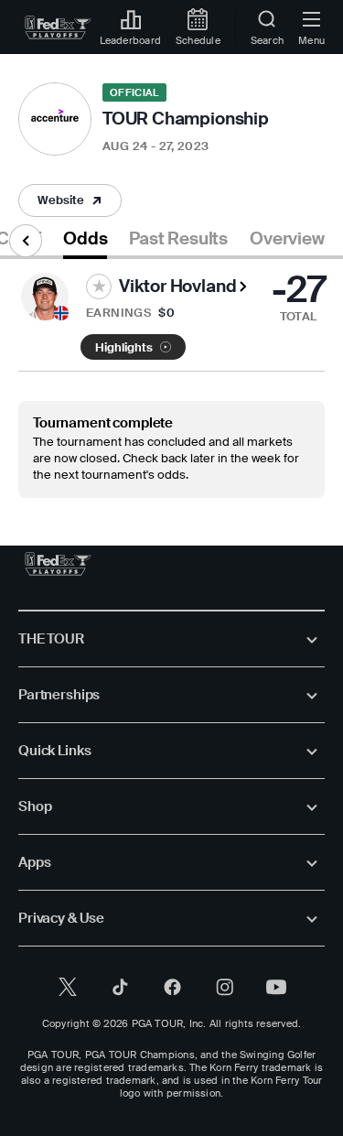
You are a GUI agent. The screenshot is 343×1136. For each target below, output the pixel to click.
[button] (70, 200)
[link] (58, 27)
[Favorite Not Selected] (99, 286)
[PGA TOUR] (58, 564)
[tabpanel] (171, 378)
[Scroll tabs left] (25, 240)
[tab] (85, 242)
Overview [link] (287, 239)
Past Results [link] (178, 239)
